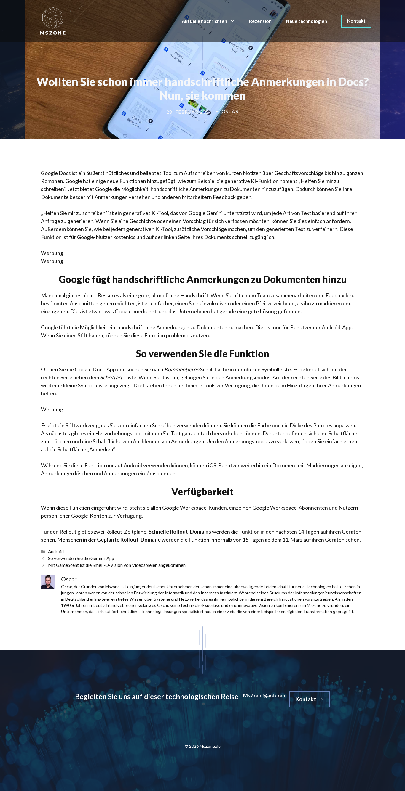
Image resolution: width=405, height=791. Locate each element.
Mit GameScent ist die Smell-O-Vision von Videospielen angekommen (117, 565)
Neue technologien (306, 21)
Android (56, 551)
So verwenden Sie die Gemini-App (81, 558)
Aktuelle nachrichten (204, 21)
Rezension (260, 21)
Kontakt (356, 20)
